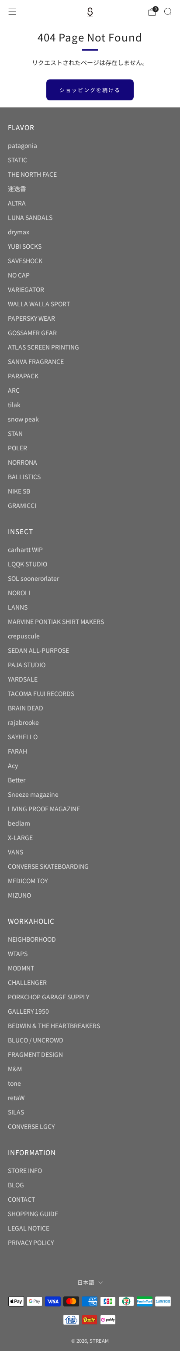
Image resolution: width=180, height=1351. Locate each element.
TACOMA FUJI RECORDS (41, 693)
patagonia (22, 145)
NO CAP (19, 275)
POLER (17, 447)
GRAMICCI (22, 505)
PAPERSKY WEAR (31, 318)
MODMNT (21, 968)
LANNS (18, 607)
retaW (16, 1097)
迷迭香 (17, 188)
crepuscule (24, 635)
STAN (15, 433)
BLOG (16, 1184)
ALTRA (17, 203)
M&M (15, 1068)
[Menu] (12, 11)
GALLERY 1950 (28, 1011)
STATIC (17, 159)
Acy (13, 765)
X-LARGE (20, 837)
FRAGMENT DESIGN (35, 1054)
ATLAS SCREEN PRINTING (43, 347)
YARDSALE (23, 679)
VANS (15, 851)
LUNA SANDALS (30, 217)
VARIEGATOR (26, 289)
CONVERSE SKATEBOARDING (48, 866)
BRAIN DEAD (25, 707)
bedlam (19, 823)
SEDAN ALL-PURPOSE (38, 650)
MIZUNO (19, 895)
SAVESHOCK (25, 260)
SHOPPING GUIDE (33, 1213)
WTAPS (18, 953)
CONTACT (21, 1199)
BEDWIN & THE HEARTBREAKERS (54, 1025)
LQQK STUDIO (27, 563)
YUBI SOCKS (25, 246)
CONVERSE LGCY (31, 1126)
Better (16, 779)
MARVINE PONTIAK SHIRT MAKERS (56, 621)
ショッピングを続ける (90, 89)
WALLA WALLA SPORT (39, 303)
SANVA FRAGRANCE (36, 361)
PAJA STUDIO (26, 664)
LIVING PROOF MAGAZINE (44, 808)
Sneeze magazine (33, 794)
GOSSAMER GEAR (32, 332)
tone (14, 1083)
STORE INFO (25, 1170)
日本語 (85, 1282)
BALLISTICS (24, 476)
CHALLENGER (27, 982)
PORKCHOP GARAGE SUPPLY (48, 996)
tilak (14, 404)
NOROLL (20, 592)
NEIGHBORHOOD (32, 939)
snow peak (23, 419)
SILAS (16, 1112)
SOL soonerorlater (33, 578)
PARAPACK (23, 375)
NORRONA (22, 462)
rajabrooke (23, 722)
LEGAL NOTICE (28, 1228)
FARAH (17, 751)
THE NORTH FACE (32, 174)
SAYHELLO (23, 736)
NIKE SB (19, 491)
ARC (14, 390)
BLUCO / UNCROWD (35, 1040)
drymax (18, 231)
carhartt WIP (25, 549)
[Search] (167, 11)
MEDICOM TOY (28, 880)
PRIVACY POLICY (31, 1242)
